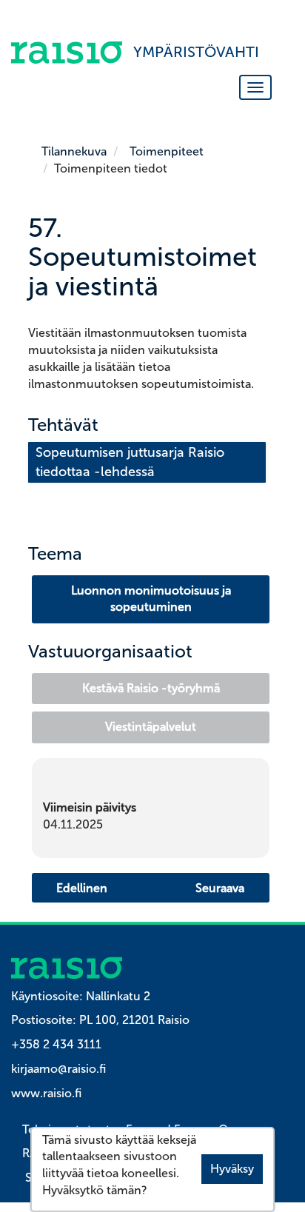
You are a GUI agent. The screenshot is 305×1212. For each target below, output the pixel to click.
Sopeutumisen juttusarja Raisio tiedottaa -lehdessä (132, 462)
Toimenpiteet (167, 151)
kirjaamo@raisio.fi (58, 1069)
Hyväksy (232, 1169)
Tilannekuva (74, 151)
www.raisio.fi (46, 1093)
